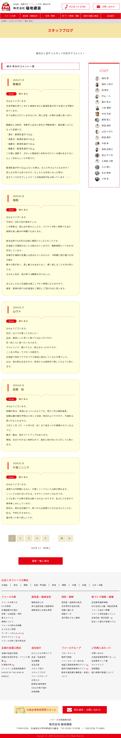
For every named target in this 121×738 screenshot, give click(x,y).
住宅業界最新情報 (99, 602)
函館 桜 (18, 389)
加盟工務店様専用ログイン (74, 664)
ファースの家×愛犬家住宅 (13, 640)
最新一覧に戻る (40, 561)
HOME (4, 21)
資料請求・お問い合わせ (87, 709)
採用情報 (35, 691)
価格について (7, 621)
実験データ (67, 613)
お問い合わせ (97, 653)
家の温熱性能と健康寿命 (42, 606)
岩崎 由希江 (107, 149)
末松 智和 (106, 172)
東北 (16, 585)
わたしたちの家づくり (41, 653)
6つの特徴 (6, 606)
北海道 (4, 585)
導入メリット (7, 617)
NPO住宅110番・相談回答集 (104, 606)
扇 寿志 (105, 90)
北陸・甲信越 (40, 585)
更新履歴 (95, 668)
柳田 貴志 (106, 137)
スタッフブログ (15, 21)
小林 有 (105, 178)
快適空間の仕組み (9, 610)
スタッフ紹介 (37, 668)
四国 (84, 585)
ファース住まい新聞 (100, 610)
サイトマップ (97, 664)
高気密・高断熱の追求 (72, 602)
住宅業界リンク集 (99, 660)
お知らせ (35, 680)
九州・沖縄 (97, 585)
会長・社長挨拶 (38, 657)
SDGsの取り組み (39, 687)
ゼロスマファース (9, 636)
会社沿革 (35, 664)
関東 (26, 585)
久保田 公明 (107, 160)
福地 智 (105, 78)
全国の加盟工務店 (9, 653)
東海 (54, 585)
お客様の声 (6, 664)
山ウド (17, 311)
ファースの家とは (9, 602)
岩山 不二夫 (107, 155)
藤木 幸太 (23, 93)
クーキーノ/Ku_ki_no (11, 633)
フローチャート (69, 653)
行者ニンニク (21, 467)
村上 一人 (106, 95)
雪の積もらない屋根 (71, 617)
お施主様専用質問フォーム (103, 657)
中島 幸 (105, 143)
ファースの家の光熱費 (11, 625)
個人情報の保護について (102, 672)
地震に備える (68, 610)
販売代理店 (67, 657)
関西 (64, 585)
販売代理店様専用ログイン (74, 668)
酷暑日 (17, 84)
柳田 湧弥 (106, 125)
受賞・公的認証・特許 (11, 613)
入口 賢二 (106, 166)
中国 (74, 585)
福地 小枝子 (107, 84)
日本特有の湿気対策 (71, 606)
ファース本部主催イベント (103, 613)
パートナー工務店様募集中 (13, 668)
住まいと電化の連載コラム (103, 621)
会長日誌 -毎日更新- (100, 617)
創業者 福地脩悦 (38, 683)
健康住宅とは (37, 602)
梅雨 (15, 200)
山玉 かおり (107, 131)
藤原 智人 (106, 119)
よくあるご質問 (8, 629)
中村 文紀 (106, 113)
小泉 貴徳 (106, 107)
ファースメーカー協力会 (73, 660)
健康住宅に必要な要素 (41, 610)
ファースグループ (39, 676)
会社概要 (35, 660)
